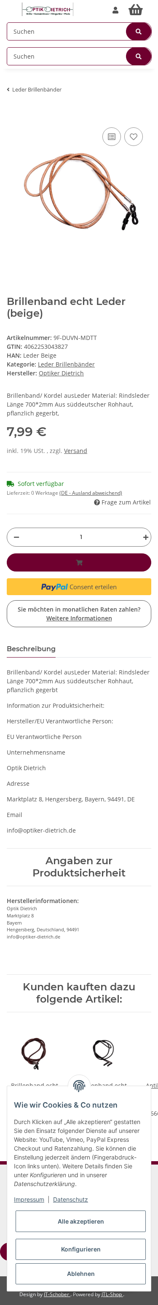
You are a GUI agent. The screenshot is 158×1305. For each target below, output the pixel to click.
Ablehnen (81, 1273)
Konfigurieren (81, 1249)
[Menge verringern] (16, 537)
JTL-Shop (112, 1294)
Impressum (29, 1199)
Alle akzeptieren (81, 1221)
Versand (75, 451)
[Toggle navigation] (11, 5)
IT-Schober (57, 1294)
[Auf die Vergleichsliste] (111, 136)
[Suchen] (138, 31)
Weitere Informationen (79, 618)
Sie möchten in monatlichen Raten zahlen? (79, 613)
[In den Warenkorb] (13, 112)
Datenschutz (70, 1199)
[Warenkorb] (137, 10)
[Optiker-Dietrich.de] (47, 9)
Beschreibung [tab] (31, 649)
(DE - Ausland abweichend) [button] (90, 492)
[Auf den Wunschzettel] (133, 136)
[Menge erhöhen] (144, 537)
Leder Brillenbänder (66, 364)
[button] (115, 10)
